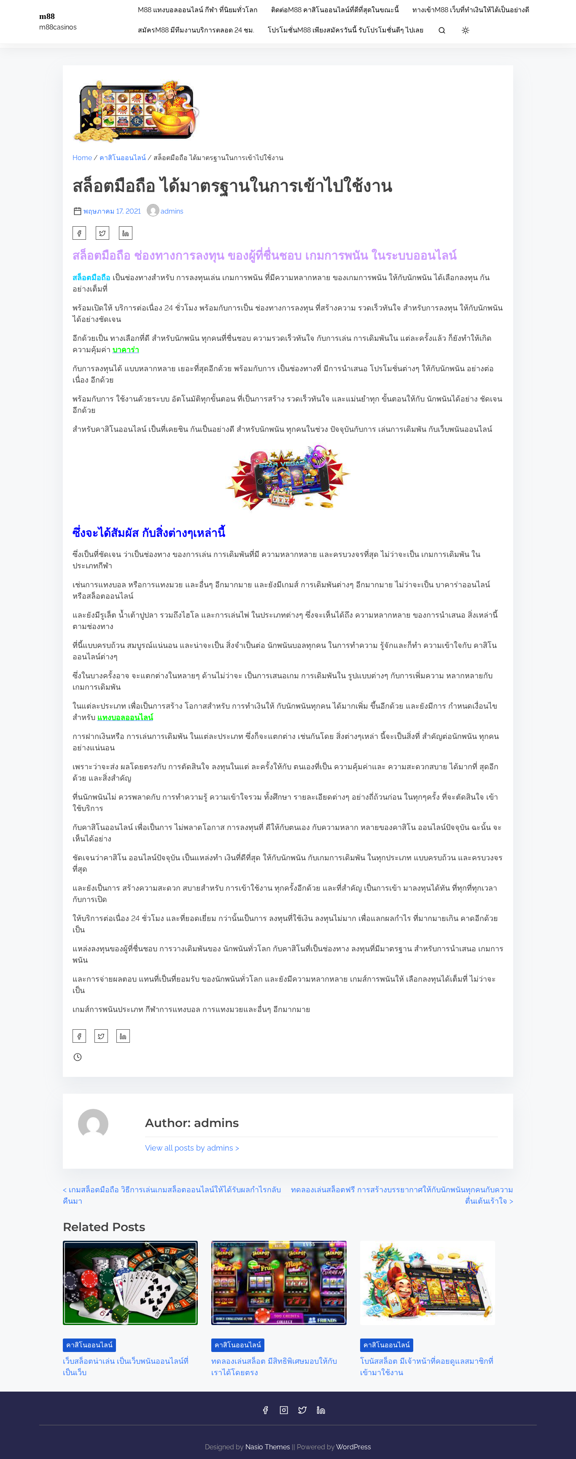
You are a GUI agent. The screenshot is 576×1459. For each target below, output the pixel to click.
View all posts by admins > (192, 1147)
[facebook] (79, 233)
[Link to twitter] (302, 1413)
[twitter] (102, 233)
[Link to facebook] (265, 1413)
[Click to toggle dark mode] (465, 31)
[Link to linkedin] (321, 1413)
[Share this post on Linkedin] (125, 233)
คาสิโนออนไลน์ (123, 158)
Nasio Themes (268, 1447)
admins (172, 211)
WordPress (353, 1447)
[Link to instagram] (284, 1413)
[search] (442, 31)
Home (82, 158)
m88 (47, 16)
